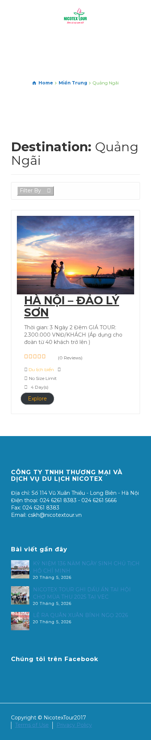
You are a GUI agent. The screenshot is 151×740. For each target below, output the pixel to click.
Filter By (30, 190)
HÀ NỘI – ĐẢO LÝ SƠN (71, 306)
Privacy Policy (74, 725)
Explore (37, 398)
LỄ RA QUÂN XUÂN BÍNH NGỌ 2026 (80, 615)
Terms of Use (32, 725)
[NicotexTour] (75, 16)
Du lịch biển (42, 369)
